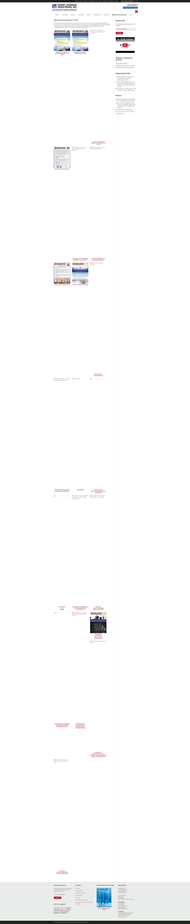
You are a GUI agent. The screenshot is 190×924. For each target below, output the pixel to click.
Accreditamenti (78, 895)
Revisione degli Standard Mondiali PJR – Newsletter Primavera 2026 (126, 100)
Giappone (85, 1)
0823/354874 (132, 5)
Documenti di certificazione (81, 900)
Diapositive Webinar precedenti (125, 67)
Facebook (136, 11)
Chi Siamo (77, 888)
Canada (116, 1)
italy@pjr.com (87, 27)
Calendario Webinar (122, 63)
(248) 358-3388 (125, 915)
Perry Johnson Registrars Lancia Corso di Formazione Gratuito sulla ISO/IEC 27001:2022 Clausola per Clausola (126, 84)
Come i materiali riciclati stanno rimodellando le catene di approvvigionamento (125, 78)
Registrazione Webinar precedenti (126, 65)
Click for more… (121, 113)
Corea (100, 1)
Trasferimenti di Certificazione (125, 109)
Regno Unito (110, 1)
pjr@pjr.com (124, 916)
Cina (97, 1)
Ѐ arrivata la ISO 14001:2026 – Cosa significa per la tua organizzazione (126, 89)
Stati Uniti (77, 1)
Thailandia (105, 1)
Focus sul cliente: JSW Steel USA (125, 111)
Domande (77, 897)
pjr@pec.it (123, 907)
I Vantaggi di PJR (79, 890)
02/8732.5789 (123, 899)
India (81, 1)
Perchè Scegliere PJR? (80, 893)
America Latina (91, 1)
